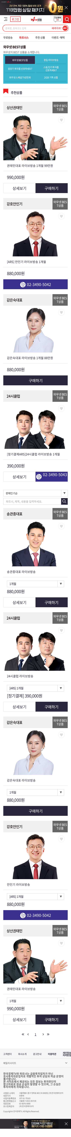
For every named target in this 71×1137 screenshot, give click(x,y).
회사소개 (22, 1054)
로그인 (15, 19)
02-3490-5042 (39, 284)
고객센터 (7, 1054)
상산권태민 (14, 107)
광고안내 (37, 1054)
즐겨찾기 (61, 120)
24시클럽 (13, 396)
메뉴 (6, 19)
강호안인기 (14, 203)
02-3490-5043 (55, 474)
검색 (67, 19)
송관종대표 (14, 513)
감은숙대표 (14, 300)
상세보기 (19, 188)
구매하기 (51, 188)
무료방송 (8, 37)
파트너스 (23, 37)
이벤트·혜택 (58, 37)
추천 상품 (40, 37)
